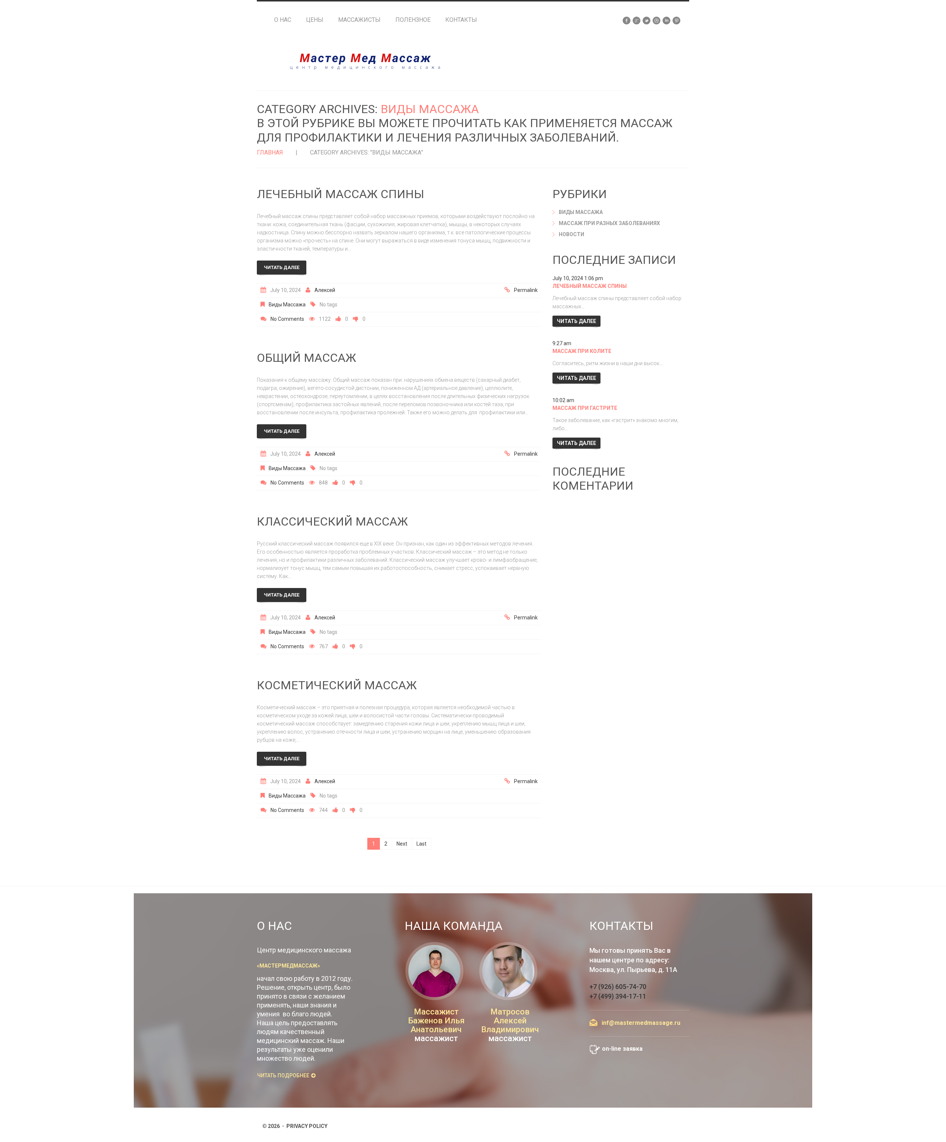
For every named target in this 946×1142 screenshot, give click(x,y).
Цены (314, 20)
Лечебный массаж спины (340, 194)
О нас (282, 20)
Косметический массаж (337, 685)
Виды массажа (287, 304)
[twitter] (646, 20)
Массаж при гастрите (584, 408)
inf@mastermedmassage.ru (641, 1022)
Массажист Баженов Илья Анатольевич (436, 1020)
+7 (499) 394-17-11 (617, 996)
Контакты (461, 20)
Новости (571, 234)
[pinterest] (676, 20)
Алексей (324, 290)
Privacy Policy (306, 1126)
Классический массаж (332, 521)
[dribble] (656, 20)
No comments (287, 319)
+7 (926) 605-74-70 (617, 986)
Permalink (526, 290)
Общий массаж (306, 358)
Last (421, 844)
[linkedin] (666, 20)
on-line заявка (622, 1048)
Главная (270, 152)
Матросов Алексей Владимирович (510, 1020)
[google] (636, 20)
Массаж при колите (581, 351)
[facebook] (626, 20)
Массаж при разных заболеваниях (609, 223)
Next (402, 844)
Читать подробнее (283, 1075)
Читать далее (281, 267)
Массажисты (359, 20)
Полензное (413, 20)
